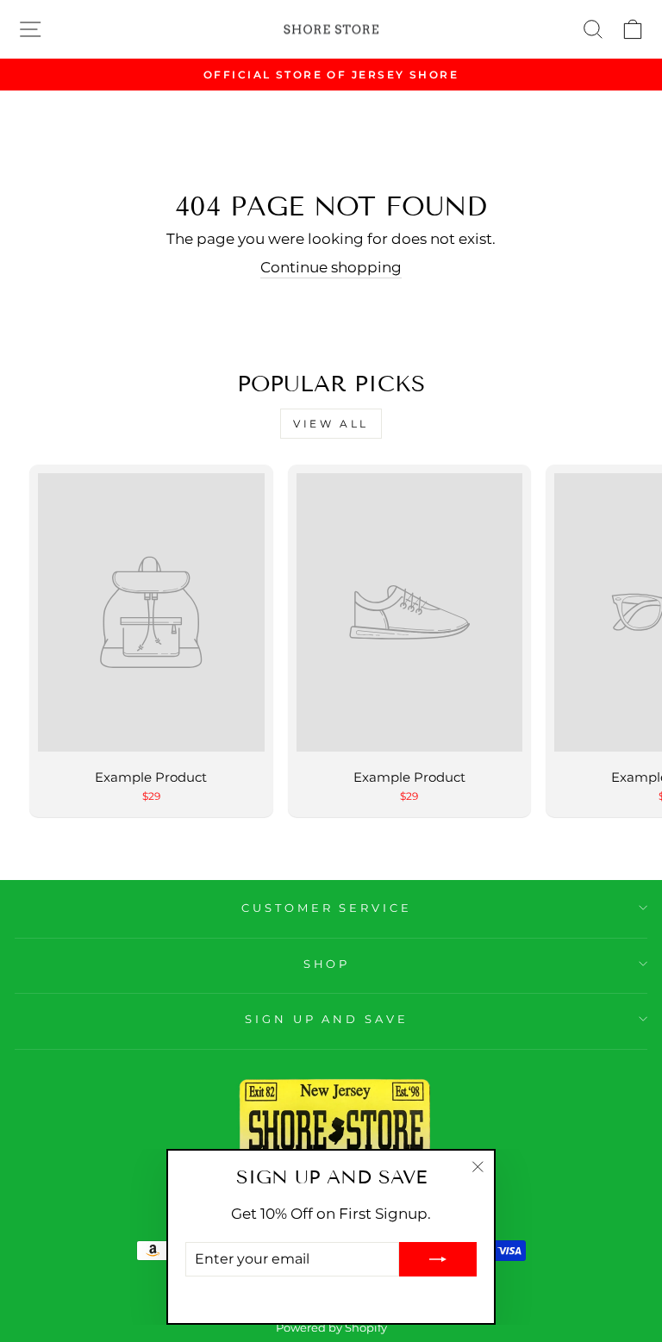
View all (331, 423)
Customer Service (327, 907)
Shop (327, 964)
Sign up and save (327, 1019)
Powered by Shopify (331, 1327)
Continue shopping (331, 267)
